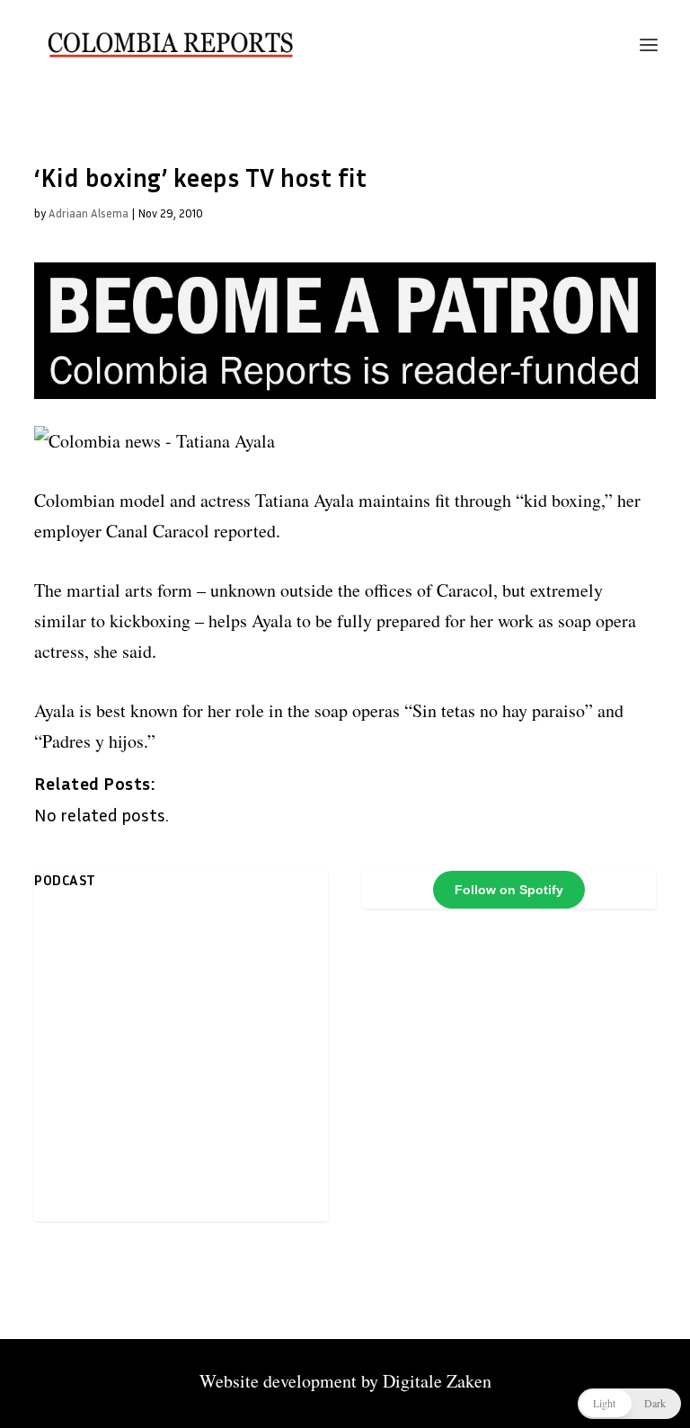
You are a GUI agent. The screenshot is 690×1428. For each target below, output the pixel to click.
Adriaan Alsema (88, 213)
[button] (629, 1403)
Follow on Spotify (509, 890)
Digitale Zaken (437, 1381)
